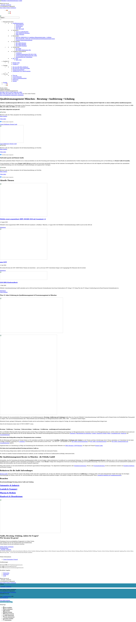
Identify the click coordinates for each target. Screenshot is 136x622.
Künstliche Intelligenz (128, 465)
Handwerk (123, 433)
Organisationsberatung (99, 465)
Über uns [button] (5, 74)
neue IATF (3, 262)
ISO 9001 (2, 92)
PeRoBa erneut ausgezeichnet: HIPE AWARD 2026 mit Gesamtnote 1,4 (23, 219)
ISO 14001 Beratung (21, 43)
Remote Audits (99, 445)
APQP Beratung (78, 445)
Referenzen (15, 79)
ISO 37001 (14, 93)
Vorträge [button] (5, 65)
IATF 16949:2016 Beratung (23, 33)
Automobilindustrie (5, 434)
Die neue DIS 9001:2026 (20, 67)
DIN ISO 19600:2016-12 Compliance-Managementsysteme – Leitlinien (33, 37)
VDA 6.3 (7, 92)
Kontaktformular (7, 596)
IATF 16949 (13, 92)
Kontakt (5, 82)
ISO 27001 (3, 93)
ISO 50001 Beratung (21, 44)
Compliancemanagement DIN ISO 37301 (26, 54)
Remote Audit (16, 62)
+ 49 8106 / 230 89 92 (5, 5)
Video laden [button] (3, 119)
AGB (4, 575)
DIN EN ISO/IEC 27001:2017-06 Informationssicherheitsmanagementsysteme (35, 38)
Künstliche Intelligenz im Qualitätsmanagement (109, 475)
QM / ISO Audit (20, 28)
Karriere (15, 81)
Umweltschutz (16, 41)
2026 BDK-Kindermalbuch (9, 282)
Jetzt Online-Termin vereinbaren (8, 7)
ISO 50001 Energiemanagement (80, 441)
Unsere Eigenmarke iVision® (10, 559)
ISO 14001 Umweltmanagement (98, 441)
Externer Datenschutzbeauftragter (24, 40)
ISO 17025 (15, 58)
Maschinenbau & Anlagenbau (83, 433)
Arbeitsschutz (16, 47)
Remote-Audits (4, 473)
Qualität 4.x (15, 64)
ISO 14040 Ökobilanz (21, 45)
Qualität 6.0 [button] (6, 61)
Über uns (15, 75)
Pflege (108, 433)
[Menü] (0, 19)
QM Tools (18, 27)
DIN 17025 (18, 60)
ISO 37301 (20, 93)
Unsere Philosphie (17, 76)
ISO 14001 (19, 92)
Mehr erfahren (3, 116)
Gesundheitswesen (115, 433)
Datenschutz (16, 36)
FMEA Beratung (20, 34)
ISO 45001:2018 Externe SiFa (23, 50)
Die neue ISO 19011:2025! (21, 68)
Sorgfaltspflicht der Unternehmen (24, 57)
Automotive (15, 30)
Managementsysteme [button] (8, 21)
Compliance (19, 52)
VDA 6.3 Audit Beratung (22, 31)
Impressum (6, 574)
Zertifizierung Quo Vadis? (21, 71)
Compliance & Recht (19, 51)
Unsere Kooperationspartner (20, 78)
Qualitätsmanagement (18, 23)
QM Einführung (20, 24)
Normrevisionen (18, 69)
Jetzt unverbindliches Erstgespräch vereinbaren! (12, 95)
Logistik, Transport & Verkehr (99, 433)
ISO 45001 (18, 48)
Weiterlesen (3, 227)
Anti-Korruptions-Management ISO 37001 (26, 55)
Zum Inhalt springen (5, 600)
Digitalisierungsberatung (80, 465)
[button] (6, 602)
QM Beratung (19, 26)
